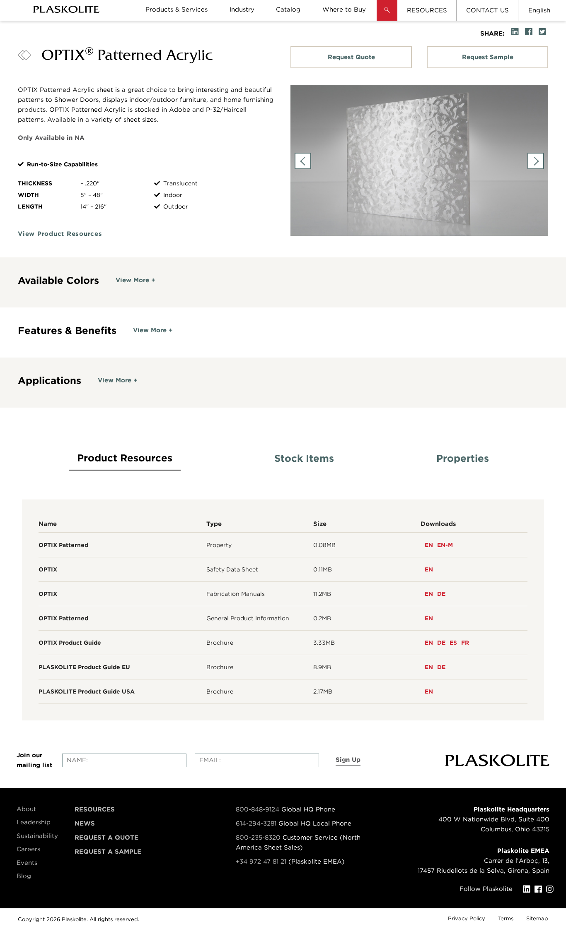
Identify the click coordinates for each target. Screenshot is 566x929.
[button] (387, 16)
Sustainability (37, 836)
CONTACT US (487, 10)
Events (27, 863)
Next (535, 161)
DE (441, 594)
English (539, 10)
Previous (303, 161)
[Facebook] (540, 889)
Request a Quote (106, 837)
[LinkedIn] (529, 889)
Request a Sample (108, 851)
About (26, 809)
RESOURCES (427, 10)
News (85, 823)
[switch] (135, 280)
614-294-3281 (257, 823)
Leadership (34, 822)
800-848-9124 (257, 809)
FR (465, 642)
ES (453, 642)
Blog (24, 876)
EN (429, 545)
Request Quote (351, 57)
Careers (28, 849)
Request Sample (487, 57)
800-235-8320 (258, 837)
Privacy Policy (466, 918)
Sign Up (348, 759)
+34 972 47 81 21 (261, 861)
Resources (95, 809)
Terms (505, 918)
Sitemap (537, 918)
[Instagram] (552, 889)
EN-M (445, 545)
